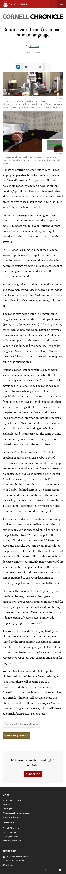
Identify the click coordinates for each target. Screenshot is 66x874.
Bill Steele (34, 46)
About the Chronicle (12, 800)
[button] (33, 84)
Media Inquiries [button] (15, 735)
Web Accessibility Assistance (16, 812)
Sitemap (6, 804)
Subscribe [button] (33, 774)
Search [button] (53, 4)
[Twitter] (52, 870)
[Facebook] (45, 870)
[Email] (60, 870)
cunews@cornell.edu (12, 840)
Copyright (7, 808)
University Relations (12, 817)
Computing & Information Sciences (21, 724)
